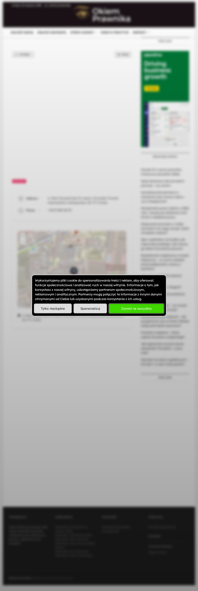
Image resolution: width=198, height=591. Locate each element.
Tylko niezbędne (53, 308)
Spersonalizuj (90, 308)
